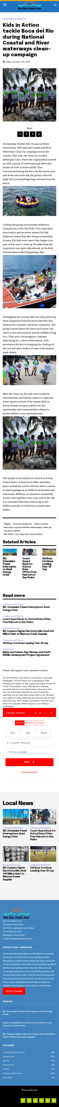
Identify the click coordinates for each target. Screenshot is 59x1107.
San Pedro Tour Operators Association (23, 534)
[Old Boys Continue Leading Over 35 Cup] (49, 552)
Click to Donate (13, 991)
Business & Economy (11, 628)
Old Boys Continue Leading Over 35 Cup (47, 564)
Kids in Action (41, 523)
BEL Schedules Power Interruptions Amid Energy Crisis (9, 566)
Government (8, 649)
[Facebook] (20, 134)
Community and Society (14, 19)
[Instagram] (29, 1100)
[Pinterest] (32, 134)
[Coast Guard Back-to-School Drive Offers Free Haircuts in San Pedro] (29, 552)
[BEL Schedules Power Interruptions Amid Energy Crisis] (10, 552)
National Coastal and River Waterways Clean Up (27, 527)
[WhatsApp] (39, 134)
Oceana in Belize (12, 530)
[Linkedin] (35, 1100)
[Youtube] (53, 1100)
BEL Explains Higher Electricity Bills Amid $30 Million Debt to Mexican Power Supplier (14, 874)
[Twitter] (26, 134)
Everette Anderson (22, 523)
